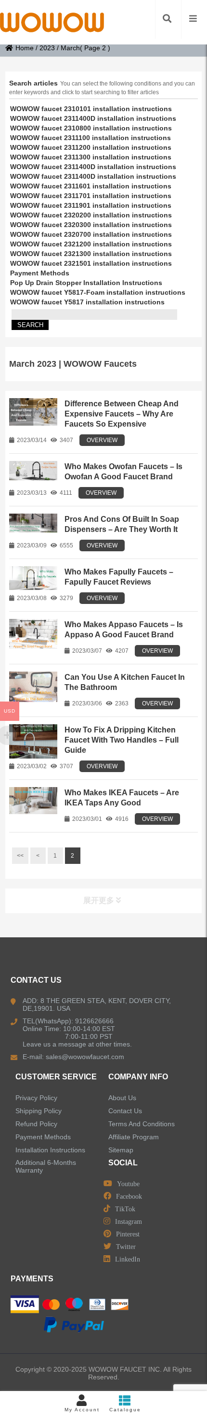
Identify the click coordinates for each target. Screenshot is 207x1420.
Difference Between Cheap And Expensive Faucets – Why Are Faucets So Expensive (122, 414)
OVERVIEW (102, 440)
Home (24, 48)
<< (20, 855)
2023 (47, 48)
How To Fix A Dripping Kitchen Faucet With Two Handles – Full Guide (122, 740)
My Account (82, 1409)
